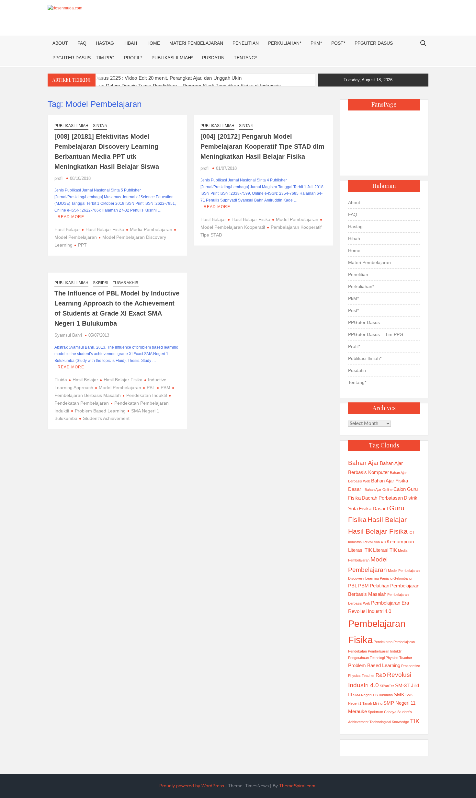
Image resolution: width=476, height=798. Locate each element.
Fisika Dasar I (373, 508)
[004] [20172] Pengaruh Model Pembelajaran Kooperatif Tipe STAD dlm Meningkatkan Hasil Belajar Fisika (262, 146)
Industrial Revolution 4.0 (367, 542)
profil (58, 178)
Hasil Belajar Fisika (104, 229)
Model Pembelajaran (297, 219)
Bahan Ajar (363, 462)
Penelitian (245, 43)
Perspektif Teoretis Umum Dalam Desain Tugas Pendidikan (112, 85)
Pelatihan (379, 585)
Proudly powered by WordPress (191, 785)
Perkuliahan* (284, 43)
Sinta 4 (246, 125)
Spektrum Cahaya (382, 712)
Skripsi (100, 283)
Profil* (133, 57)
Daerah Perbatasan (382, 498)
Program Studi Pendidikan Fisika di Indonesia (232, 85)
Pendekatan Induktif (146, 395)
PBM (165, 387)
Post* (338, 43)
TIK (415, 721)
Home (153, 43)
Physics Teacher (399, 658)
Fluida (60, 379)
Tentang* (245, 57)
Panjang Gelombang (396, 578)
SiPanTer (387, 686)
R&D (381, 675)
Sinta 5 (100, 125)
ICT (411, 532)
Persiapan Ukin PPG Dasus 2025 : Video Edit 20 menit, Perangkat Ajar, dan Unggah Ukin (145, 78)
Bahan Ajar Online (378, 490)
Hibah (130, 43)
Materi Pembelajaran (196, 43)
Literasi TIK (385, 550)
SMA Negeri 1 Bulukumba (373, 695)
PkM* (316, 43)
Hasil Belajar (67, 229)
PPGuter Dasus (374, 43)
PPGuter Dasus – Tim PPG (83, 57)
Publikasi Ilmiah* (172, 57)
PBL (151, 387)
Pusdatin (213, 57)
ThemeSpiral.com (297, 785)
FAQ (81, 43)
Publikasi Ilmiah (71, 125)
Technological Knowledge (389, 722)
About (60, 43)
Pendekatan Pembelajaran (394, 642)
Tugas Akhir (126, 283)
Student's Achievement (106, 418)
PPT (82, 245)
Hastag (105, 43)
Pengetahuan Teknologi (366, 658)
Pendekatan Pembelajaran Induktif (375, 651)
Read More (71, 216)
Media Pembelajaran (151, 229)
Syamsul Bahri (68, 335)
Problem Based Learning (100, 410)
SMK (399, 694)
